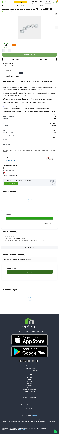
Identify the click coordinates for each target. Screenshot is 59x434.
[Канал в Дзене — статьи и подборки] (33, 361)
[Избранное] (56, 1)
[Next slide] (56, 27)
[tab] (30, 36)
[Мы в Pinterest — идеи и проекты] (20, 361)
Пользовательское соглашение (29, 402)
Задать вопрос (29, 272)
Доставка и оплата (25, 81)
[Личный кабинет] (53, 2)
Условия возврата (47, 81)
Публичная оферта (29, 408)
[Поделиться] (56, 14)
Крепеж (10, 5)
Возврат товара (29, 381)
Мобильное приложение (29, 389)
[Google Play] (29, 352)
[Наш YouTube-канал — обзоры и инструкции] (28, 361)
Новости (29, 387)
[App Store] (29, 340)
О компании (29, 385)
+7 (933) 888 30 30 (29, 368)
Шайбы (17, 5)
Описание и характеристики (9, 81)
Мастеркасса (34, 415)
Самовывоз (36, 81)
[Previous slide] (2, 27)
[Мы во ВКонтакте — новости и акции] (24, 361)
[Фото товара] (29, 27)
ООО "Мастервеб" (23, 429)
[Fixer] (41, 158)
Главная (4, 5)
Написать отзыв (30, 218)
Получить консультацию (11, 183)
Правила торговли (29, 406)
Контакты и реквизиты (29, 391)
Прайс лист (29, 383)
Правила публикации (48, 223)
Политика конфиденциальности (29, 400)
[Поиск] (49, 2)
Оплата (29, 379)
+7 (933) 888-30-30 (35, 1)
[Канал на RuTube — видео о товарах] (37, 361)
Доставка (29, 377)
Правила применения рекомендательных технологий (29, 404)
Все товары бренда (10, 160)
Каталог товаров (19, 2)
